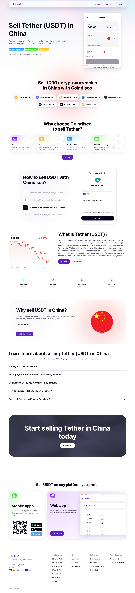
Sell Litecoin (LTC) (56, 577)
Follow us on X (114, 559)
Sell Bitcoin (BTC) (56, 559)
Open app (120, 4)
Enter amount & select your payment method (48, 193)
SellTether (67, 157)
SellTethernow (67, 445)
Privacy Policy (94, 570)
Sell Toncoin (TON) (57, 570)
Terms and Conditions (97, 566)
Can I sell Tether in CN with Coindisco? (29, 399)
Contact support (75, 566)
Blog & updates (95, 559)
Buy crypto (54, 581)
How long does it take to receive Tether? (30, 391)
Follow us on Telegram (117, 562)
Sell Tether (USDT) (56, 566)
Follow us (97, 4)
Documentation (75, 559)
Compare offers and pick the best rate (45, 200)
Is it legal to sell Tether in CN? (25, 366)
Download (108, 4)
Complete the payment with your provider (46, 207)
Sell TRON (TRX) (56, 573)
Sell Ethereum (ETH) (57, 562)
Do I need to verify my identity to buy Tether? (33, 382)
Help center (74, 562)
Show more (77, 261)
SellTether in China (24, 334)
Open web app (57, 533)
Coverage (93, 562)
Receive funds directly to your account (45, 215)
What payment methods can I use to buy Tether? (35, 374)
